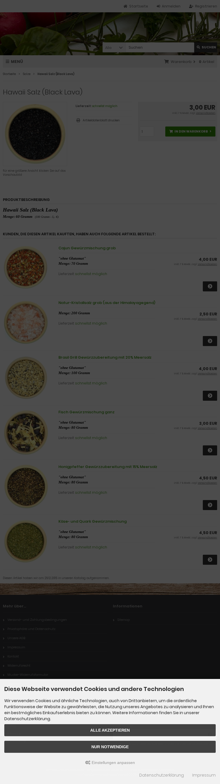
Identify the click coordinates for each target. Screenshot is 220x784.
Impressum (204, 775)
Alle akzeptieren (110, 730)
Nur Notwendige (110, 746)
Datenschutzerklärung (161, 775)
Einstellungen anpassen (113, 762)
